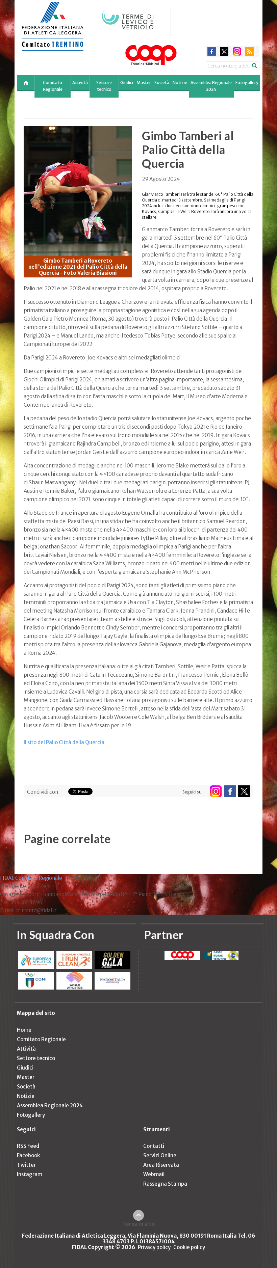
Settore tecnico (104, 86)
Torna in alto (138, 1224)
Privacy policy (154, 1247)
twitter (224, 51)
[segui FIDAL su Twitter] (244, 791)
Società (161, 82)
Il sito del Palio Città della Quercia (64, 742)
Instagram (29, 1174)
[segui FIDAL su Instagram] (216, 791)
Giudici (126, 82)
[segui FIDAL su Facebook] (230, 791)
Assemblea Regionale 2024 (211, 86)
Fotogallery (246, 82)
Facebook (28, 1155)
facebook (211, 51)
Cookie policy (189, 1247)
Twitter (26, 1165)
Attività (80, 82)
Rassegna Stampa (165, 1184)
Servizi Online (159, 1155)
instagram (237, 51)
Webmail (154, 1174)
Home (24, 1030)
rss (249, 51)
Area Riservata (161, 1165)
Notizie (180, 82)
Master (143, 82)
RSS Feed (28, 1146)
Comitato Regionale (52, 86)
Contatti (153, 1146)
